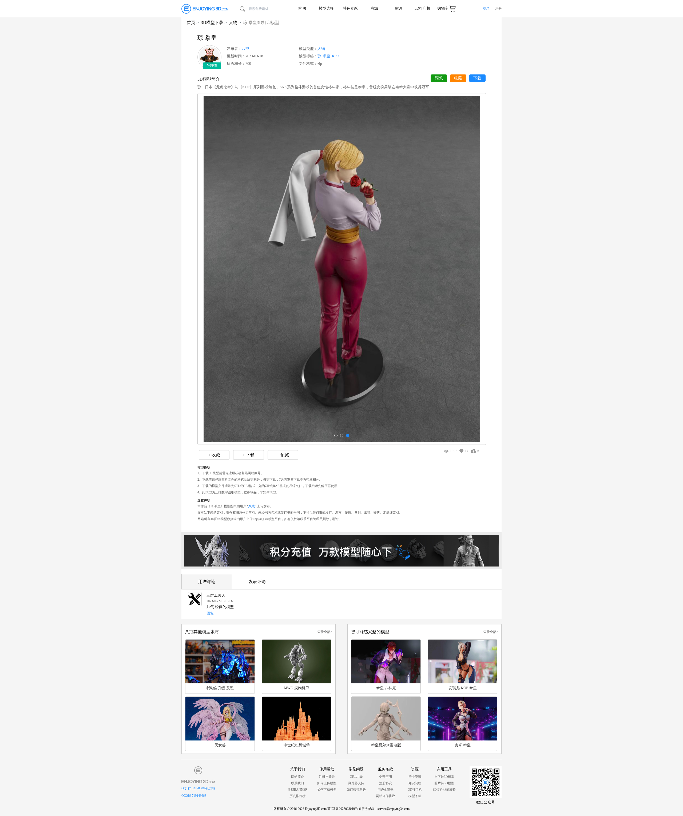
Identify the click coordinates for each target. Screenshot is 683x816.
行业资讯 (414, 777)
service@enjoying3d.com (394, 809)
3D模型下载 (212, 22)
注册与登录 (327, 777)
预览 (439, 78)
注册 (498, 8)
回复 (210, 613)
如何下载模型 (326, 789)
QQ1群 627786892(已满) (198, 788)
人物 (233, 22)
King (335, 56)
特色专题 (350, 8)
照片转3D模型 (444, 783)
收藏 (458, 78)
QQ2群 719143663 (193, 796)
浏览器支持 (356, 783)
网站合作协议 (385, 796)
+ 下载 (249, 455)
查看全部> (324, 632)
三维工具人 (216, 595)
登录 (486, 8)
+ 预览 (283, 455)
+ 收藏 (214, 455)
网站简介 (297, 777)
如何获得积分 (356, 789)
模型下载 (414, 796)
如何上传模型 (326, 783)
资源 (398, 8)
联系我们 (297, 783)
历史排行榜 (297, 796)
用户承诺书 (386, 789)
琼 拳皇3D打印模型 (261, 22)
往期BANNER (297, 789)
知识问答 (414, 783)
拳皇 (326, 56)
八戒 (245, 49)
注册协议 (385, 783)
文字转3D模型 (444, 777)
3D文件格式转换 (444, 789)
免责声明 (385, 777)
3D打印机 (422, 8)
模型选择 (326, 8)
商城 (374, 8)
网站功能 (356, 777)
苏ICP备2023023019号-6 (344, 809)
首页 (191, 22)
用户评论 (206, 581)
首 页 (302, 8)
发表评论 (257, 581)
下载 (477, 78)
